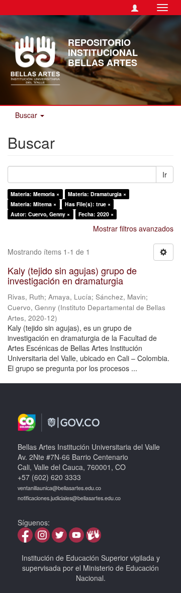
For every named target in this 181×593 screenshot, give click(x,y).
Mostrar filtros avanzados (133, 228)
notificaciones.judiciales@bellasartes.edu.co (69, 498)
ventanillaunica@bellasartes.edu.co (59, 488)
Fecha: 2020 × (96, 214)
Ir (164, 174)
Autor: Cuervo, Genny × (40, 214)
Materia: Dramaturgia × (97, 194)
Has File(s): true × (88, 204)
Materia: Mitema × (33, 204)
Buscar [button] (27, 115)
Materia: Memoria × (35, 194)
